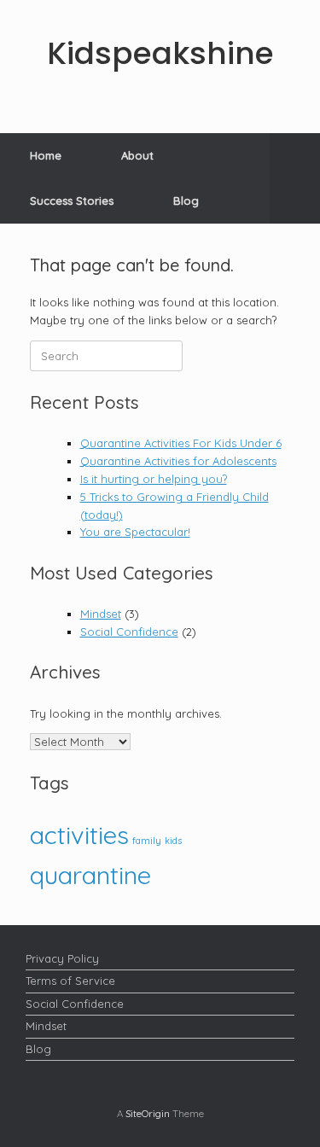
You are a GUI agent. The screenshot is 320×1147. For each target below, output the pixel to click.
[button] (295, 178)
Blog (186, 200)
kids (173, 841)
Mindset (100, 613)
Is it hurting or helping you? (153, 479)
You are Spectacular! (135, 532)
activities (79, 834)
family (146, 841)
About (137, 155)
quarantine (90, 874)
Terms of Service (70, 980)
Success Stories (71, 200)
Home (45, 155)
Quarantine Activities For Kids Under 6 (181, 443)
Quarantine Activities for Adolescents (178, 461)
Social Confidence (129, 631)
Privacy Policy (62, 958)
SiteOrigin (147, 1113)
